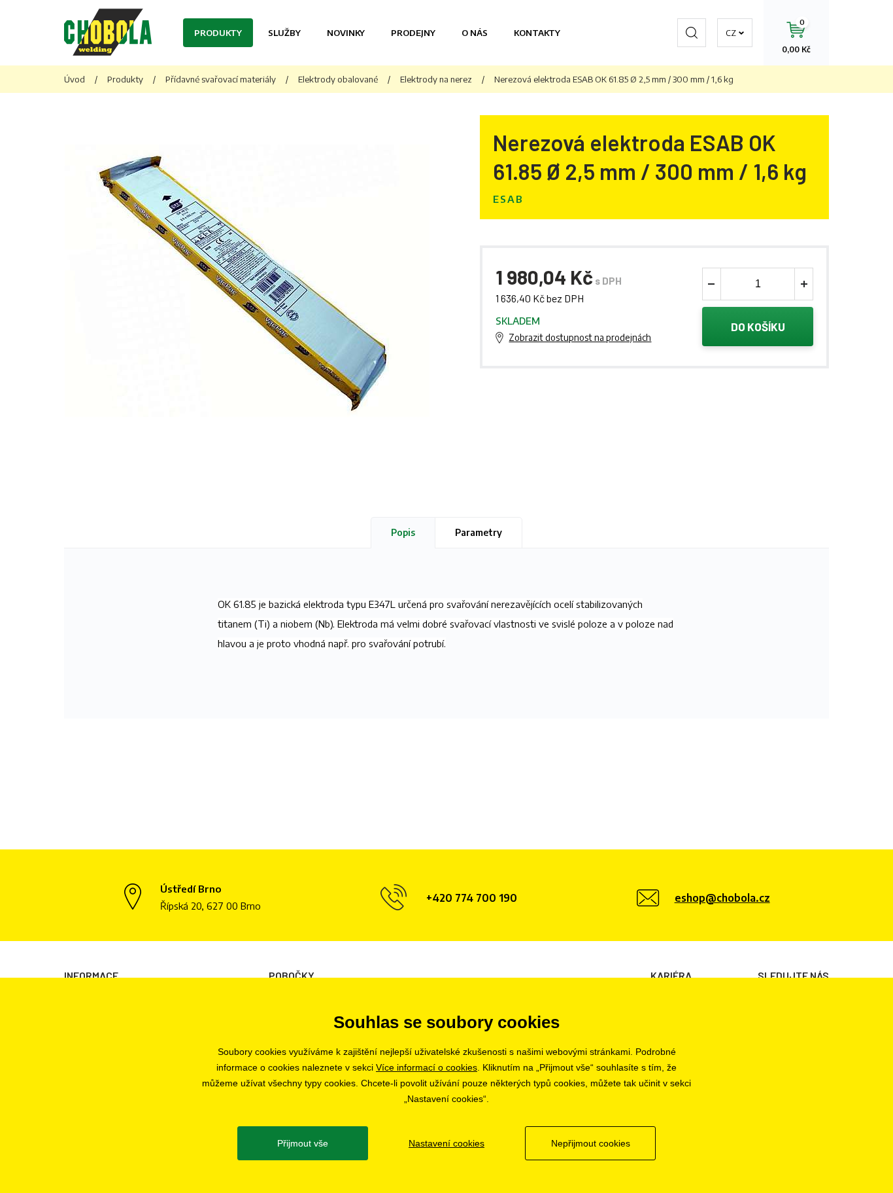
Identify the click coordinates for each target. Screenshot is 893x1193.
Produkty (218, 32)
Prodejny (413, 32)
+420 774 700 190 (471, 897)
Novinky (346, 32)
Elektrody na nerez (436, 79)
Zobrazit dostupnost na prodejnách (580, 337)
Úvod (74, 79)
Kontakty (537, 32)
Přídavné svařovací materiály (220, 79)
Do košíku (758, 326)
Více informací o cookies (426, 1067)
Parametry (478, 532)
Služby (284, 32)
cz (731, 32)
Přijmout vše (302, 1143)
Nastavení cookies (446, 1143)
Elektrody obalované (338, 79)
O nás (475, 32)
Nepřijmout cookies (590, 1143)
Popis (403, 532)
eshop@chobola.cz (722, 897)
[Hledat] (691, 32)
